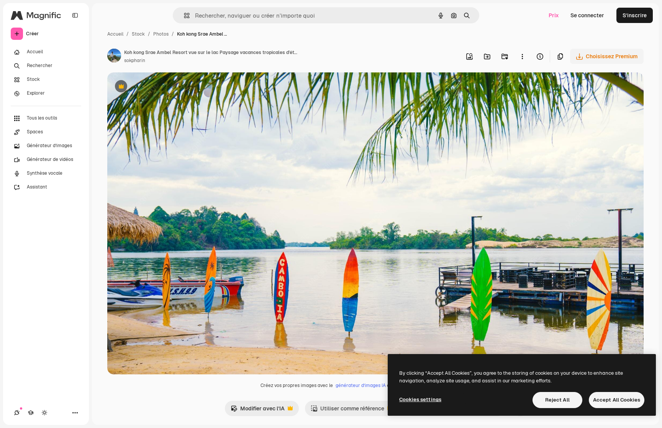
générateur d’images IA (361, 385)
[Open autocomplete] (183, 15)
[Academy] (31, 413)
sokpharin (134, 60)
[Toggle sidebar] (75, 15)
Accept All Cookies (616, 400)
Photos (161, 34)
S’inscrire (635, 15)
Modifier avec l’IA (258, 410)
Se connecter (587, 15)
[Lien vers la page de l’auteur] (114, 57)
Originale (158, 87)
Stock (138, 34)
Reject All (557, 400)
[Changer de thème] (44, 413)
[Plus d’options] (522, 56)
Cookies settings (420, 399)
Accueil (115, 34)
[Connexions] (17, 413)
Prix (554, 15)
